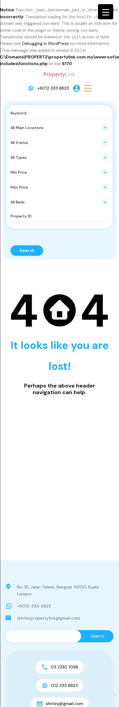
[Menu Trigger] (105, 11)
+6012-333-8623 (34, 606)
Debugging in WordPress (45, 43)
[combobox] (59, 128)
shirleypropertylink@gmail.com (48, 618)
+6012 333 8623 (53, 88)
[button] (87, 88)
